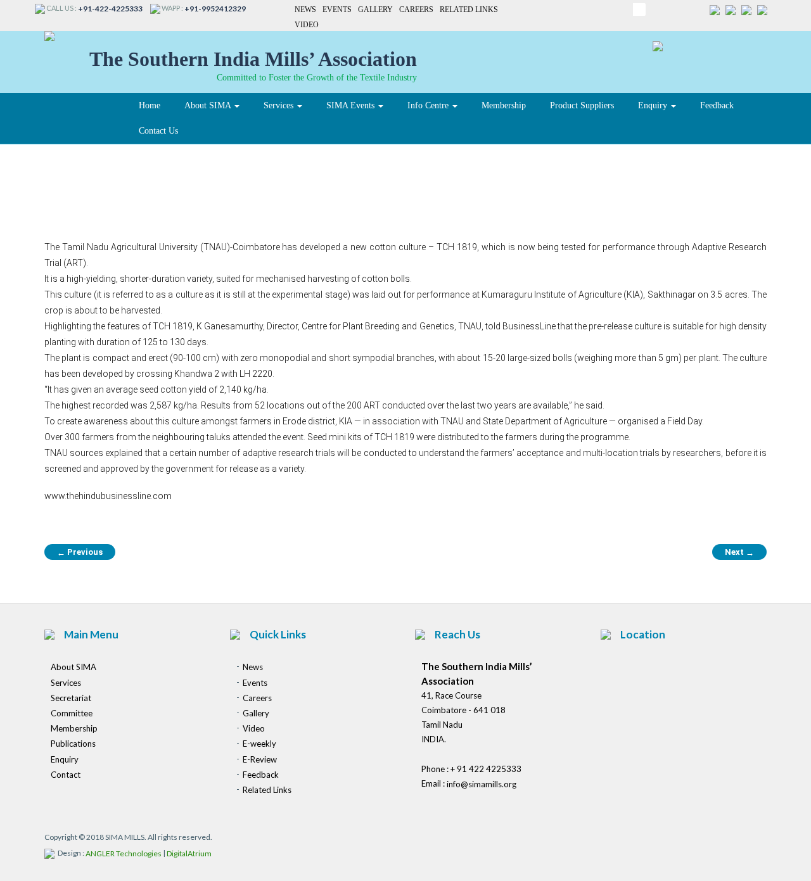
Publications (73, 744)
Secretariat (71, 698)
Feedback (717, 105)
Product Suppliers (582, 105)
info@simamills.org (481, 785)
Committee (72, 713)
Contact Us (158, 131)
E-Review (260, 759)
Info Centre (429, 105)
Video (307, 25)
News (305, 9)
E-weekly (259, 744)
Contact (65, 775)
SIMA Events (351, 105)
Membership (504, 105)
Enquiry (654, 105)
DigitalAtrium (189, 854)
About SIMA (208, 105)
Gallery (375, 9)
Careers (416, 9)
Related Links (469, 9)
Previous (80, 552)
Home (149, 105)
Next (739, 552)
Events (337, 9)
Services (280, 105)
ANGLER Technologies (124, 854)
